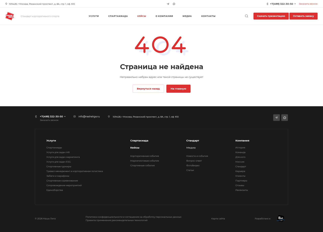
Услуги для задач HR (58, 152)
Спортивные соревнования (62, 180)
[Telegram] (168, 4)
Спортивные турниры (58, 166)
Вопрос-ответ (194, 160)
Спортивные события (142, 165)
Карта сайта (218, 218)
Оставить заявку (303, 16)
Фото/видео (192, 165)
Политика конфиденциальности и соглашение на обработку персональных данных (133, 216)
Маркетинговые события (144, 160)
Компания (242, 140)
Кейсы (134, 147)
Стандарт (192, 140)
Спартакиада (139, 140)
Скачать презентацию (271, 16)
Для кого (240, 157)
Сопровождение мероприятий (64, 185)
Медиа (191, 147)
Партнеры (241, 180)
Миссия (239, 161)
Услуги (51, 140)
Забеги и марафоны (57, 176)
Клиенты (240, 176)
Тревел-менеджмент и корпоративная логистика (74, 171)
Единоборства (54, 190)
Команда (240, 152)
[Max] (174, 4)
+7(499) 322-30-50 (281, 3)
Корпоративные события (144, 156)
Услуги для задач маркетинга (63, 157)
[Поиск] (246, 16)
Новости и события (197, 156)
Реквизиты (241, 190)
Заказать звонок (308, 3)
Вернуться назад (148, 88)
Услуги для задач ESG (58, 161)
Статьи (190, 170)
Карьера (240, 171)
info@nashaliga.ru (89, 116)
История (240, 147)
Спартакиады (54, 147)
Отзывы (239, 185)
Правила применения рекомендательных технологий (116, 220)
